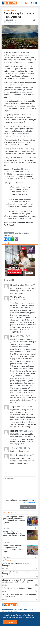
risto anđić (8, 235)
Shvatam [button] (10, 622)
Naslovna (5, 609)
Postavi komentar (28, 507)
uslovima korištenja (28, 502)
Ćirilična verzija (13, 612)
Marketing (13, 609)
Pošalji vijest (22, 609)
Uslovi (4, 612)
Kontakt (31, 609)
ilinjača (18, 233)
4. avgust (25, 233)
